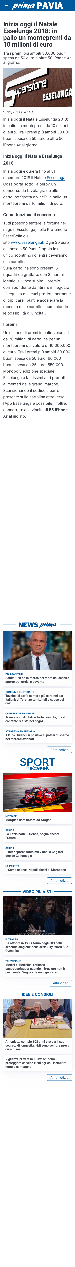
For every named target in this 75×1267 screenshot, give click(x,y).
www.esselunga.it (26, 242)
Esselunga (55, 177)
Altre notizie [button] (59, 750)
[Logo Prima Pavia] (37, 6)
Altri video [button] (60, 983)
